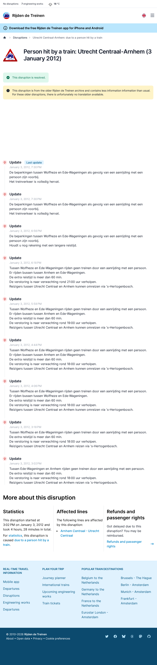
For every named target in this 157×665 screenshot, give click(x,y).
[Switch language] (144, 15)
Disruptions (20, 37)
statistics (15, 535)
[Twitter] (107, 636)
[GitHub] (149, 636)
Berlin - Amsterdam (135, 585)
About (10, 638)
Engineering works (16, 602)
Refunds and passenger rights (124, 544)
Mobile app (11, 582)
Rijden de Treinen (35, 634)
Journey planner (54, 578)
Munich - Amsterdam (136, 592)
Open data (23, 638)
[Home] (5, 37)
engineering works (32, 3)
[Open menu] (152, 15)
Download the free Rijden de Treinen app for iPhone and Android (56, 28)
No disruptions (10, 3)
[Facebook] (115, 636)
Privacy (38, 638)
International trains (55, 585)
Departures (11, 589)
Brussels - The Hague (136, 578)
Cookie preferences (58, 638)
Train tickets (51, 603)
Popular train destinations (102, 569)
